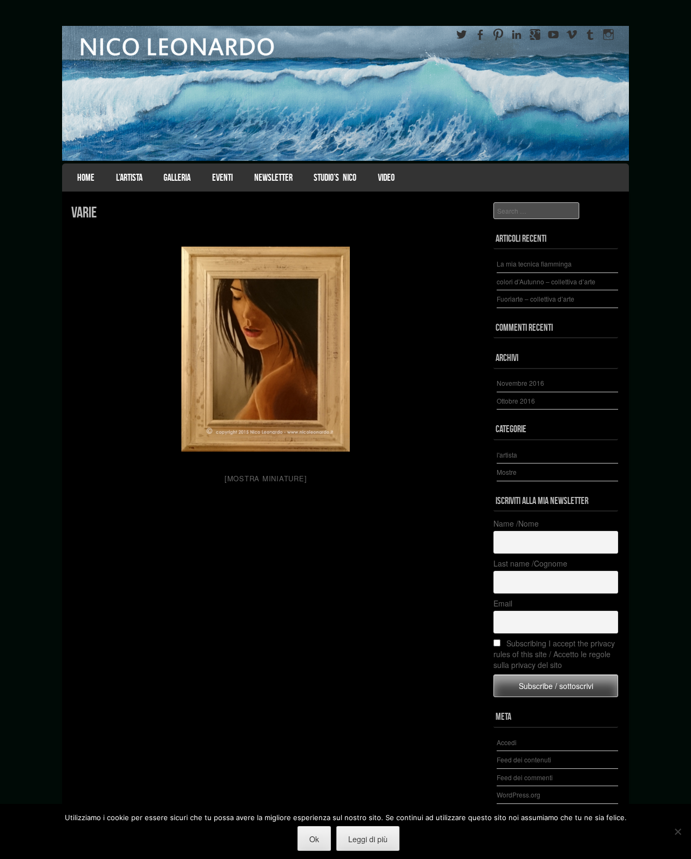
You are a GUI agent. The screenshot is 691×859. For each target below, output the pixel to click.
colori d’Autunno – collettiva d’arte (546, 281)
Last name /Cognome (530, 563)
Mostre (507, 471)
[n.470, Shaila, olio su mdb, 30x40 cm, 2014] (266, 349)
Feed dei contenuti (524, 759)
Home (85, 177)
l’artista (129, 177)
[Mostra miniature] (266, 478)
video (386, 177)
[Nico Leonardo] (345, 93)
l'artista (507, 454)
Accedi (507, 742)
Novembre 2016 (520, 382)
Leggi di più (368, 839)
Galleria (177, 177)
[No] (677, 831)
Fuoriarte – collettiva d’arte (535, 298)
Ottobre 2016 (516, 400)
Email (502, 603)
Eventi (222, 177)
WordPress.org (518, 794)
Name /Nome (516, 523)
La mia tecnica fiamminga (534, 263)
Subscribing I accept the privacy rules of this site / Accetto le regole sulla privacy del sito (554, 654)
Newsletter (273, 177)
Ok (314, 839)
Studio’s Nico (335, 177)
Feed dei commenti (525, 777)
